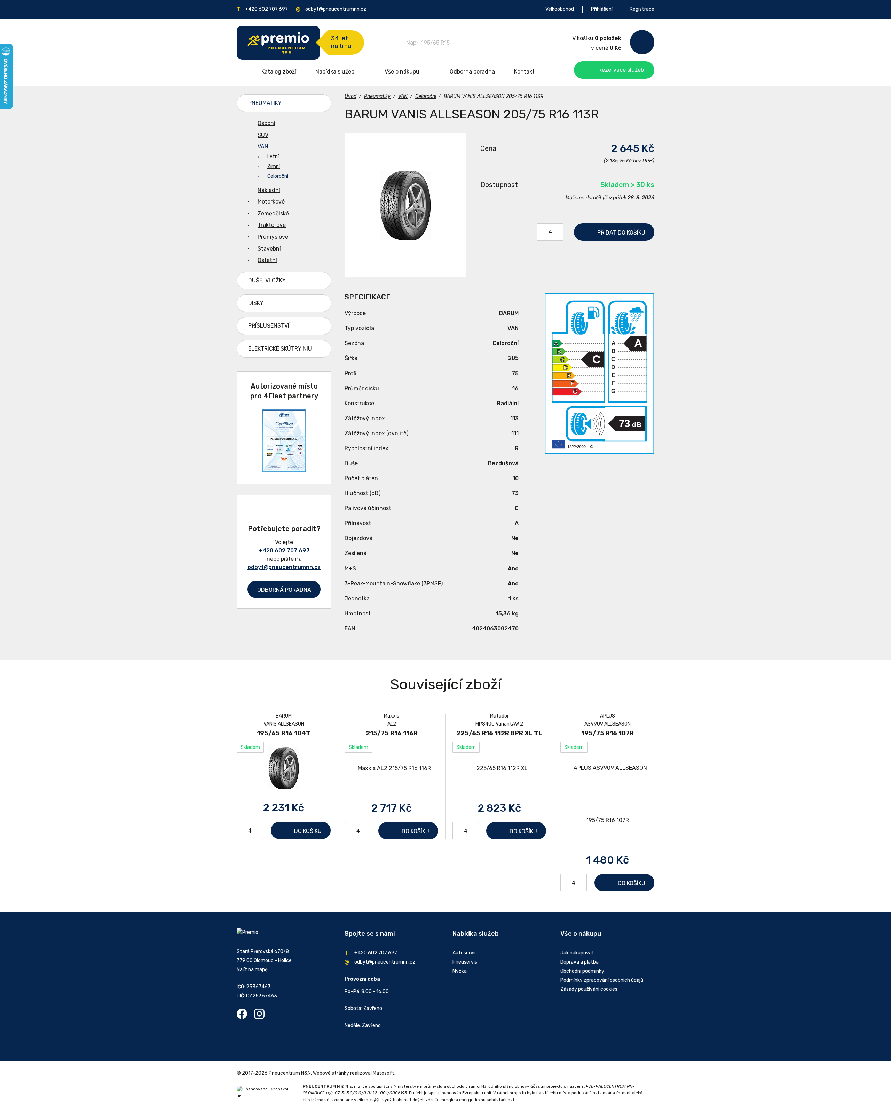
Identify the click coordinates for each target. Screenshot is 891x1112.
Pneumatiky (265, 103)
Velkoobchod (559, 9)
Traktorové (272, 225)
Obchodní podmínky (582, 971)
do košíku (621, 232)
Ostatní (267, 260)
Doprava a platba (579, 962)
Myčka (459, 971)
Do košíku (308, 831)
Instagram (259, 1014)
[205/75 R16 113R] (405, 205)
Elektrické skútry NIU (280, 348)
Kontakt (524, 71)
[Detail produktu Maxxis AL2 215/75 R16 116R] (391, 768)
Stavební (269, 248)
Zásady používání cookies (588, 989)
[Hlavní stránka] (278, 43)
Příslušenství (268, 325)
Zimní (273, 166)
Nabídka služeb (334, 71)
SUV (263, 135)
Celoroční (277, 176)
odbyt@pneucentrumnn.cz (335, 9)
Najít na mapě (252, 970)
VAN (263, 146)
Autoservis (464, 953)
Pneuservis (464, 962)
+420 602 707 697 (266, 9)
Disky (255, 303)
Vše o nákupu (402, 71)
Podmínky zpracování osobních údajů (601, 980)
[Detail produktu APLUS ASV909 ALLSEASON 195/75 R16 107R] (607, 794)
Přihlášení (602, 9)
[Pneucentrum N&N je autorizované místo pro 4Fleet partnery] (284, 470)
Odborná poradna (472, 71)
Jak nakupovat (577, 953)
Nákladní (269, 190)
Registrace (642, 9)
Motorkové (271, 201)
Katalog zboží (278, 71)
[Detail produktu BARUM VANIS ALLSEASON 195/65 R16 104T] (284, 768)
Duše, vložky (267, 280)
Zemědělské (273, 213)
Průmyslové (273, 236)
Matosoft (383, 1073)
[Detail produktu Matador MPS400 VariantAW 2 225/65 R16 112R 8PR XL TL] (499, 768)
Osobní (266, 123)
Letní (273, 157)
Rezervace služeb (621, 70)
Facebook (242, 1014)
